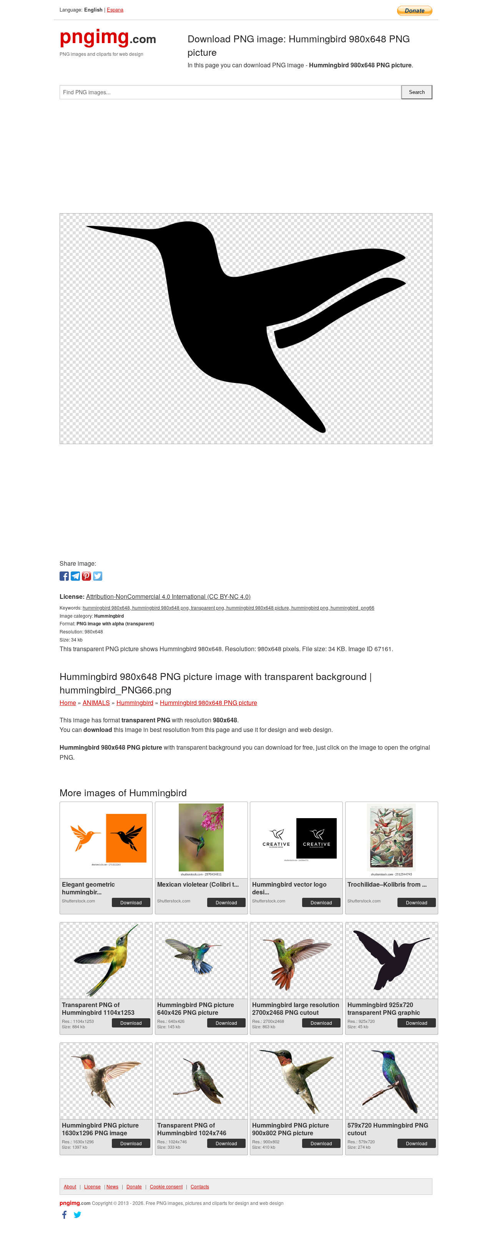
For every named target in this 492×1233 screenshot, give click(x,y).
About (70, 1186)
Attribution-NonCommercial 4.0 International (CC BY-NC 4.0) (168, 596)
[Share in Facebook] (64, 576)
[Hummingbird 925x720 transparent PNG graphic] (391, 960)
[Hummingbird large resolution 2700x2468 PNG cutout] (296, 961)
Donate (134, 1186)
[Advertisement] (246, 159)
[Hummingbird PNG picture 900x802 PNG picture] (296, 1081)
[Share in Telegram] (75, 576)
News (112, 1186)
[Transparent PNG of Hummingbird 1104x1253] (106, 960)
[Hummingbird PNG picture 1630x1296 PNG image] (106, 1080)
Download (131, 902)
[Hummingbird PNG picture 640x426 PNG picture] (201, 960)
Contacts (200, 1186)
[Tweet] (97, 576)
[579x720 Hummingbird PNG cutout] (391, 1081)
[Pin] (86, 576)
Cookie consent (166, 1186)
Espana (115, 9)
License (92, 1186)
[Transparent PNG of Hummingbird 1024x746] (201, 1081)
